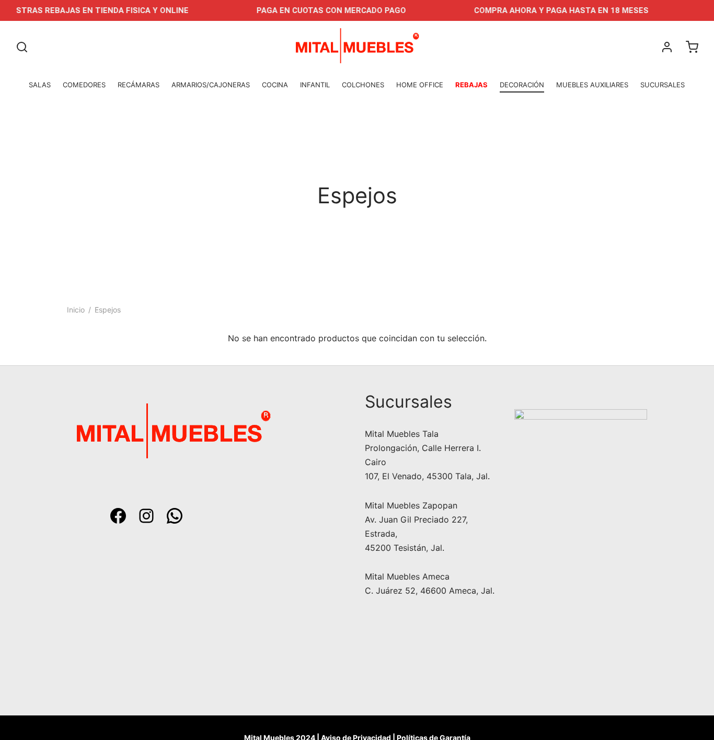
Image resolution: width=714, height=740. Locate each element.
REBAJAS (471, 84)
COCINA (275, 84)
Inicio (76, 309)
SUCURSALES (662, 84)
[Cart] (692, 47)
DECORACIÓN (522, 84)
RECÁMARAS (138, 84)
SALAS (40, 84)
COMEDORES (84, 84)
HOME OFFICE (419, 84)
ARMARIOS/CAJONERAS (210, 84)
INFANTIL (315, 84)
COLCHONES (363, 84)
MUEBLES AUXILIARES (592, 84)
